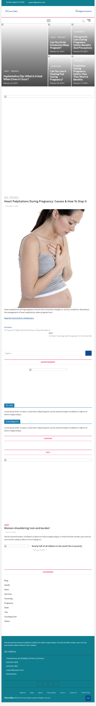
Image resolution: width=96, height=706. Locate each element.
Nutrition (8, 594)
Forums (62, 692)
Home (32, 692)
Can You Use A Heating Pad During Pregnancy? (58, 75)
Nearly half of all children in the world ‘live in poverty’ (57, 546)
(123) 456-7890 (12, 662)
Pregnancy (15, 71)
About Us (23, 692)
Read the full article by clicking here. (19, 318)
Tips (6, 612)
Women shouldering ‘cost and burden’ (27, 528)
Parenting (8, 598)
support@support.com (36, 2)
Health (6, 71)
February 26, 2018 (39, 550)
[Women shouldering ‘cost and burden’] (48, 490)
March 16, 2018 (10, 532)
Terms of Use (85, 692)
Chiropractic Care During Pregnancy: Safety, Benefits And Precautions (82, 42)
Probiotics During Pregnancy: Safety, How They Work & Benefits (80, 72)
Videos (7, 621)
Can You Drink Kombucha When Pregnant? (59, 45)
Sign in (40, 692)
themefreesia (11, 674)
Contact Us (73, 692)
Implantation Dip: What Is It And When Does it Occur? (22, 78)
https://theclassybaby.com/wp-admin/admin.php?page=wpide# (88, 699)
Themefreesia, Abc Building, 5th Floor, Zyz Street (25, 658)
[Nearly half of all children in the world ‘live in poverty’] (16, 554)
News (6, 589)
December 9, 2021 (11, 206)
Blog (6, 197)
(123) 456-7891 (12, 666)
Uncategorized (79, 31)
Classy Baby (9, 698)
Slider (6, 524)
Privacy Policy (51, 692)
